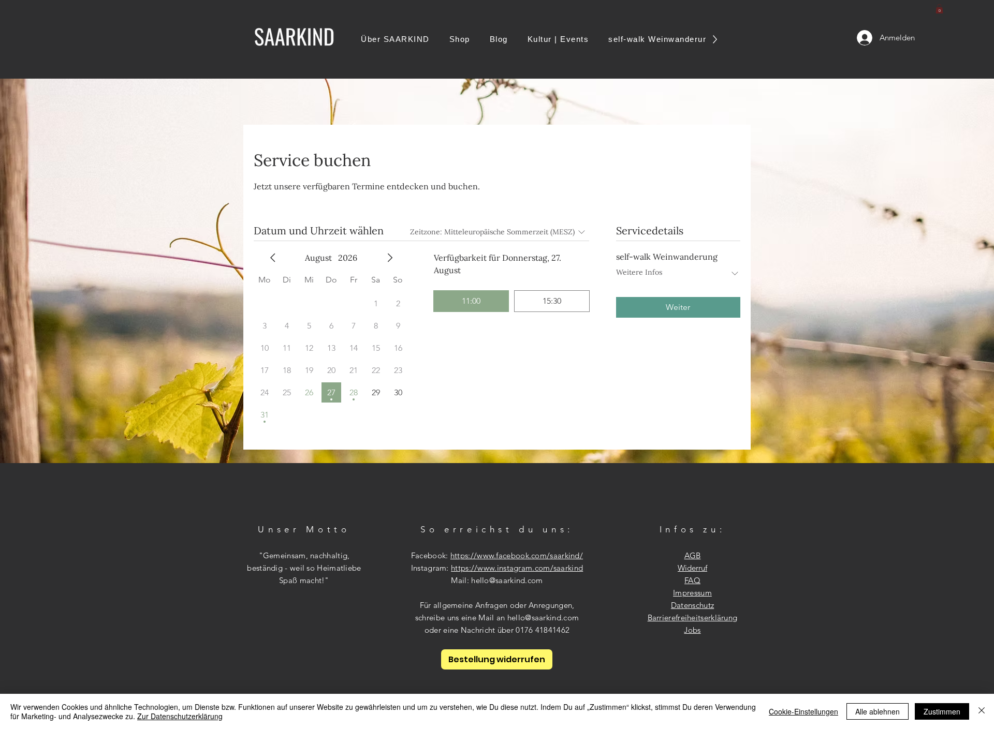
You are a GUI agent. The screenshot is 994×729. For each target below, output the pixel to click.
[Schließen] (981, 711)
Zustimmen (942, 711)
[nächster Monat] (390, 257)
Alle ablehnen (877, 711)
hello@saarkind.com (507, 580)
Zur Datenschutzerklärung (180, 716)
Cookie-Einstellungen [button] (803, 711)
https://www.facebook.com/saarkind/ (516, 555)
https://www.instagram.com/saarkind (517, 568)
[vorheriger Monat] (273, 257)
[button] (939, 8)
